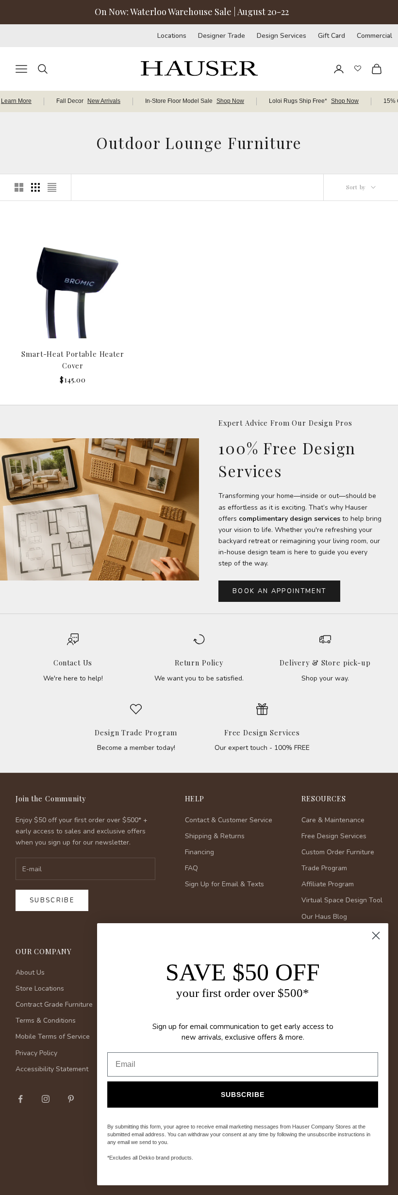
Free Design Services (262, 732)
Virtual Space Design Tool (341, 900)
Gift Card (331, 35)
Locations (171, 35)
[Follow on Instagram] (45, 1099)
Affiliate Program (327, 884)
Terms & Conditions (46, 1020)
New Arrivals (103, 101)
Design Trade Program (136, 732)
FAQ (191, 868)
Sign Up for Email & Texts (224, 884)
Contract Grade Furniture (54, 1004)
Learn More (16, 101)
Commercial (374, 35)
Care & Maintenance (333, 820)
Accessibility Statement (52, 1069)
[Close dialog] (375, 935)
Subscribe (52, 900)
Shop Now (230, 101)
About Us (30, 972)
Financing (199, 852)
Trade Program (324, 868)
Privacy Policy (36, 1053)
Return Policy (199, 662)
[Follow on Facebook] (20, 1099)
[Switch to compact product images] (52, 187)
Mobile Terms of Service (53, 1036)
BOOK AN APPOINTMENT (279, 591)
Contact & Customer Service (228, 820)
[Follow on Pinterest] (71, 1099)
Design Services (281, 35)
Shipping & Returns (215, 836)
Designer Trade (221, 35)
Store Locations (40, 988)
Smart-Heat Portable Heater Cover (72, 359)
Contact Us (73, 662)
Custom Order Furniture (337, 852)
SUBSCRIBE (243, 1094)
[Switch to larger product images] (19, 187)
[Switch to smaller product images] (35, 187)
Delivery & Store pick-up (325, 662)
